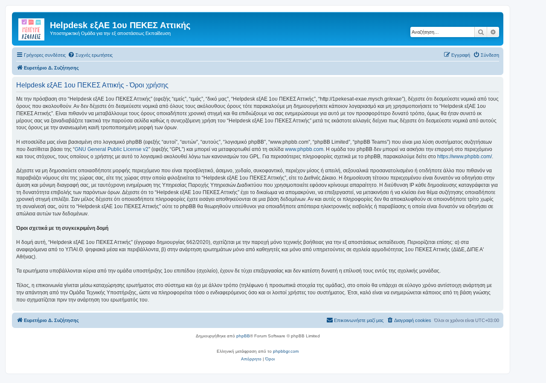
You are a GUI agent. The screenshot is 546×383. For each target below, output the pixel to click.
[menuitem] (90, 55)
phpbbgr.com (286, 351)
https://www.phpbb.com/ (464, 157)
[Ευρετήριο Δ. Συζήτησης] (32, 27)
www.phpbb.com (304, 149)
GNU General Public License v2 (111, 149)
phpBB (243, 336)
